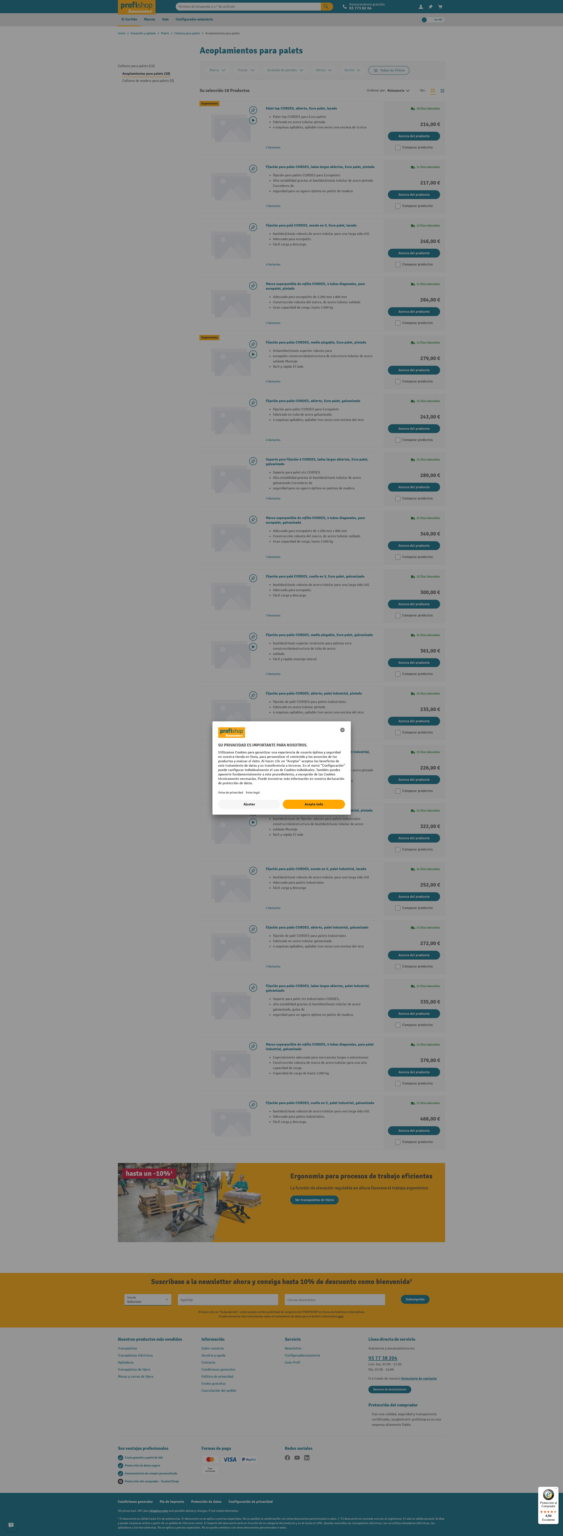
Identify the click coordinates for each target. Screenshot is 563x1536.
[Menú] (556, 1489)
